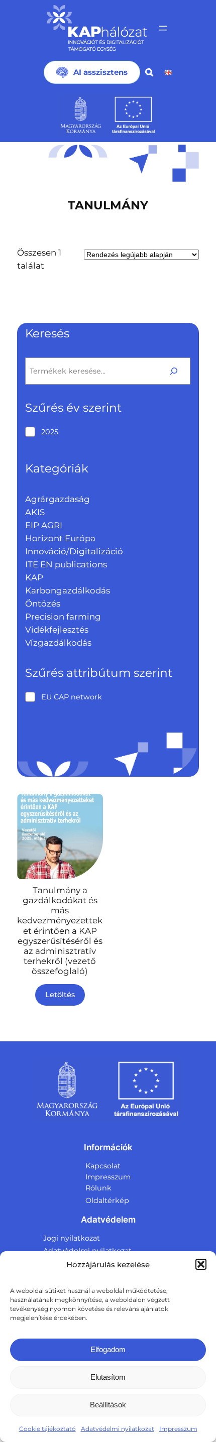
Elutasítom (108, 1377)
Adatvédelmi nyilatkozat (117, 1428)
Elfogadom (108, 1349)
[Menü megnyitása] (163, 28)
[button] (201, 1264)
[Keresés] (174, 371)
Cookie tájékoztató (47, 1428)
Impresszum (178, 1428)
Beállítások (108, 1404)
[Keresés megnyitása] (149, 72)
